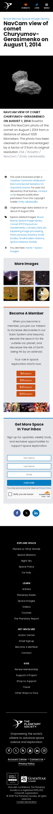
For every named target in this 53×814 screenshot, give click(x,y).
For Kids (26, 572)
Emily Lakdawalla (28, 201)
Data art (41, 227)
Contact (26, 653)
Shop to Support (27, 681)
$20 (26, 387)
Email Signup (26, 641)
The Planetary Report (26, 618)
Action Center (26, 635)
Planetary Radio (26, 595)
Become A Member (26, 647)
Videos (26, 607)
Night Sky (26, 560)
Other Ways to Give (26, 693)
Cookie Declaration (26, 801)
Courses (27, 612)
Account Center (17, 759)
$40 (26, 394)
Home (29, 247)
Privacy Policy (45, 488)
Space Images (26, 601)
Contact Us (36, 759)
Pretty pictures (18, 234)
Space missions (19, 242)
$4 (26, 373)
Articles (26, 589)
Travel (26, 687)
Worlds (33, 242)
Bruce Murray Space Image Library (26, 19)
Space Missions (26, 555)
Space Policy (26, 566)
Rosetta (32, 234)
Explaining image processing (26, 231)
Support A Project (26, 675)
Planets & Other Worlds (26, 549)
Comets (30, 227)
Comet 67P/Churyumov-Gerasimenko (24, 225)
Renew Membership (26, 669)
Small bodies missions (31, 238)
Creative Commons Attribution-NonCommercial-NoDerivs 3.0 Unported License (28, 184)
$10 (26, 380)
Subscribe (29, 482)
